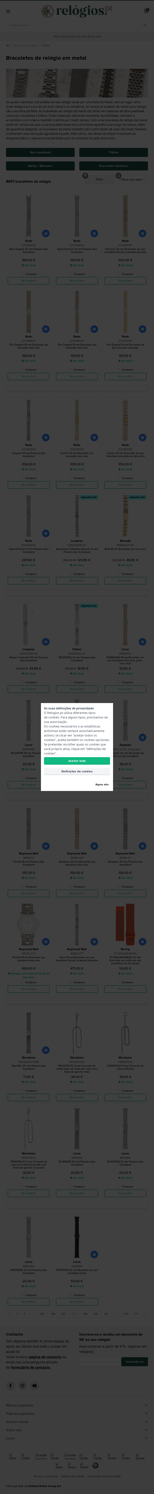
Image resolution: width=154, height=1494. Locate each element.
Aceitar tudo (77, 761)
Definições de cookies (77, 771)
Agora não (102, 784)
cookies (53, 717)
